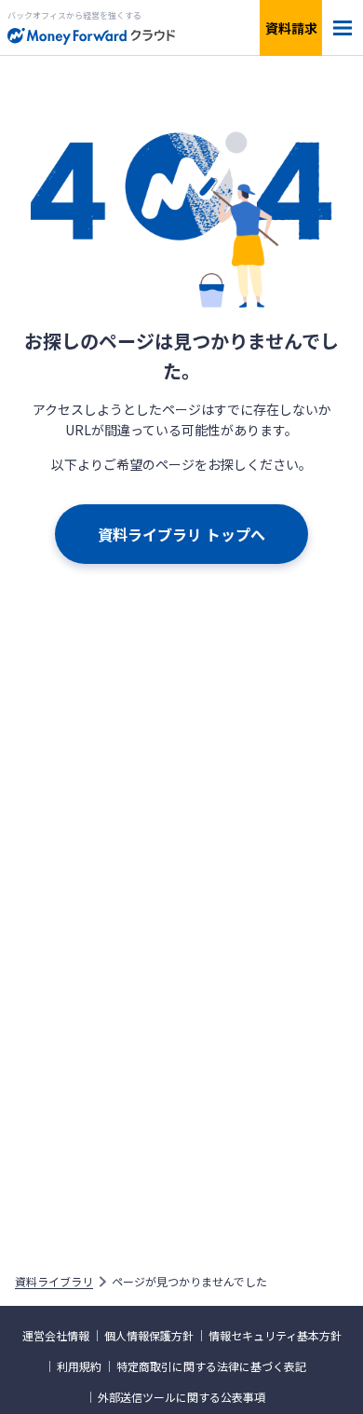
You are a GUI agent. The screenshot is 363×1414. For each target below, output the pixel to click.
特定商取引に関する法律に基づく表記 (211, 1366)
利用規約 (79, 1366)
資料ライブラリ (54, 1281)
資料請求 (291, 28)
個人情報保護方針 (149, 1335)
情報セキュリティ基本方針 (275, 1335)
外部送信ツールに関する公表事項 (181, 1397)
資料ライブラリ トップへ (181, 534)
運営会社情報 (55, 1335)
